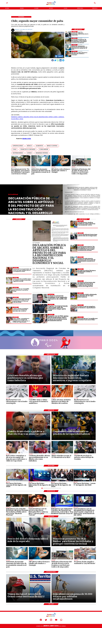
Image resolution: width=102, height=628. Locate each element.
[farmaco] (68, 54)
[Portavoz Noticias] (7, 3)
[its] (68, 47)
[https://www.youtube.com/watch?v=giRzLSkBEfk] (17, 475)
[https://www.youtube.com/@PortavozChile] (56, 620)
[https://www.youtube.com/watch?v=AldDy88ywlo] (62, 500)
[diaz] (73, 224)
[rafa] (9, 320)
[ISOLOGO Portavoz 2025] (51, 4)
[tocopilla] (73, 320)
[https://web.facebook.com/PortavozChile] (41, 620)
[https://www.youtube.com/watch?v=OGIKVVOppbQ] (40, 475)
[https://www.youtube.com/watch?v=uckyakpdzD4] (85, 475)
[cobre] (9, 310)
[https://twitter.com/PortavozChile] (46, 620)
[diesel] (68, 34)
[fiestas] (9, 300)
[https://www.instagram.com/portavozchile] (51, 620)
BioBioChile (26, 139)
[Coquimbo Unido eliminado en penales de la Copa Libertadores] (73, 296)
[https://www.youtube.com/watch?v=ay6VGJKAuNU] (85, 500)
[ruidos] (68, 41)
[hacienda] (9, 270)
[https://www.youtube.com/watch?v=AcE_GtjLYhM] (62, 475)
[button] (18, 146)
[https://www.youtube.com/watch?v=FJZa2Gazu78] (17, 500)
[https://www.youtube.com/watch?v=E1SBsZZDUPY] (40, 500)
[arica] (73, 284)
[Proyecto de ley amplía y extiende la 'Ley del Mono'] (73, 308)
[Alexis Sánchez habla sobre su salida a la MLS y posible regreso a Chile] (9, 280)
